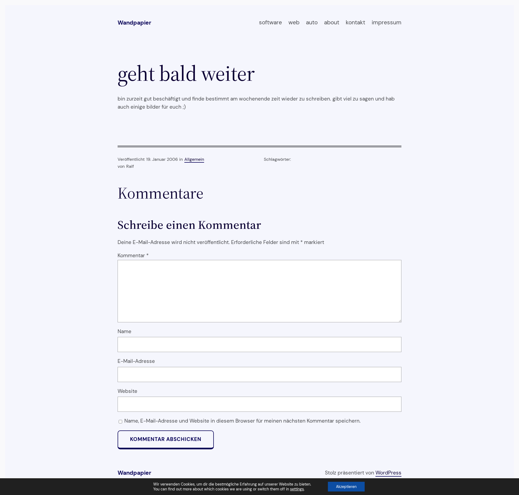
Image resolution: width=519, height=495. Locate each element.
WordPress (388, 472)
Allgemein (194, 159)
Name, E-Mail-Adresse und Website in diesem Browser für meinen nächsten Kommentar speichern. (242, 420)
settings (297, 489)
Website (127, 391)
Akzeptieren (346, 486)
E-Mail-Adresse (136, 361)
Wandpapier (134, 22)
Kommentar (133, 255)
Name (124, 331)
